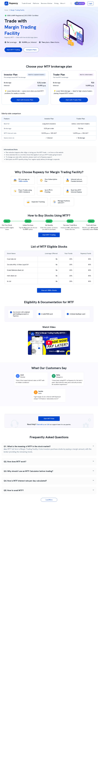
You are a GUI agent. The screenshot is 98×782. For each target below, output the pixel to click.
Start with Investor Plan (25, 100)
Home (6, 10)
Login (90, 3)
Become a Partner (46, 3)
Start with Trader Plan (73, 100)
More (62, 3)
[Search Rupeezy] (71, 3)
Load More (49, 500)
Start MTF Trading (13, 50)
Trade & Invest (26, 3)
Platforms (36, 3)
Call (48, 424)
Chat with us (41, 424)
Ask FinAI (81, 3)
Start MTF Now (49, 419)
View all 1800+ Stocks (49, 290)
